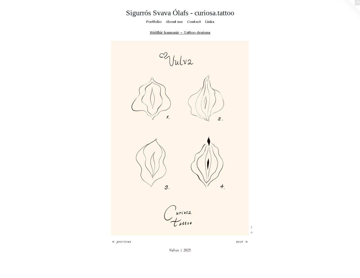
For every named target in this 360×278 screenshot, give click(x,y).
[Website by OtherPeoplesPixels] (349, 10)
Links (209, 21)
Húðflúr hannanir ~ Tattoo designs (180, 32)
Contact (194, 21)
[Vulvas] (180, 138)
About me (174, 21)
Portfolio (154, 21)
